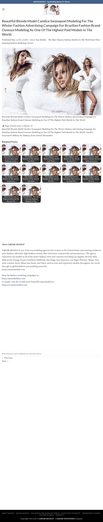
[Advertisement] (51, 222)
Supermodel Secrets (91, 513)
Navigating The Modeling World (45, 513)
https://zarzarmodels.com (13, 269)
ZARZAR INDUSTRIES (65, 519)
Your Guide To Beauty (70, 513)
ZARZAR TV (60, 515)
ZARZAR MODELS (22, 513)
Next (5, 361)
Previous (7, 358)
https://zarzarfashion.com (13, 278)
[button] (3, 9)
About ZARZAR (8, 513)
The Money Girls (46, 515)
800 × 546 (28, 40)
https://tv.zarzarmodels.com (14, 285)
